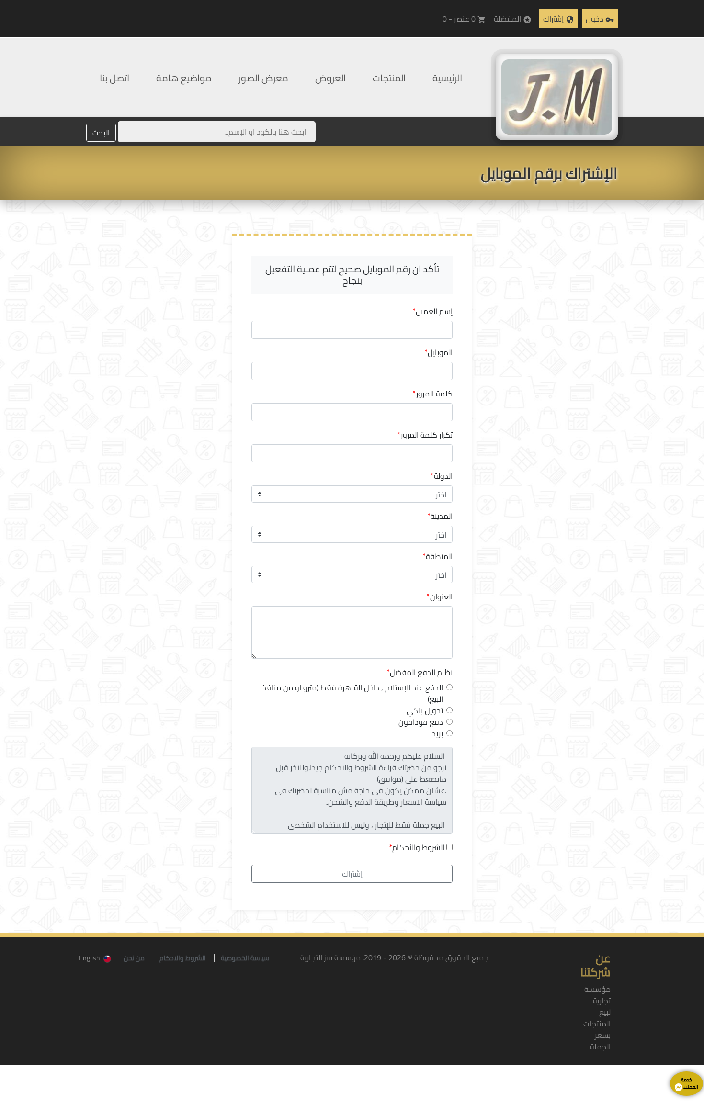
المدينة (440, 516)
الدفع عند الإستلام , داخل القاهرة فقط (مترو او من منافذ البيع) (352, 693)
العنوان (440, 596)
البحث (101, 132)
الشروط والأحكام (418, 847)
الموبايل (438, 352)
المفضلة (513, 18)
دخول (600, 18)
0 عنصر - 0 (464, 18)
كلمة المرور (433, 393)
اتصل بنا (114, 78)
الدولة (442, 476)
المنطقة (437, 556)
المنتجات (389, 78)
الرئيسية (447, 78)
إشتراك (558, 18)
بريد (437, 733)
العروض (330, 78)
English (89, 958)
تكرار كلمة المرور (425, 434)
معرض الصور (263, 78)
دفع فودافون (420, 722)
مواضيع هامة (184, 78)
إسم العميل (432, 311)
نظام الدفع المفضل (419, 672)
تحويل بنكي (425, 710)
